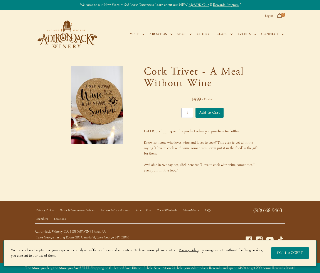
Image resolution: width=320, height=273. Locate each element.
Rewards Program (226, 5)
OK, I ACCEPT (290, 253)
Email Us (100, 232)
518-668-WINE (81, 232)
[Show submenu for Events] (255, 34)
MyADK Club (199, 5)
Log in (269, 16)
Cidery (203, 34)
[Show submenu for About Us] (171, 34)
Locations (60, 219)
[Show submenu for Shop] (190, 34)
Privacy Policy (45, 210)
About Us (158, 34)
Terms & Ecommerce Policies (77, 210)
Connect (269, 34)
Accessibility (143, 210)
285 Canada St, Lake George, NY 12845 (102, 237)
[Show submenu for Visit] (143, 34)
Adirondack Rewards (206, 268)
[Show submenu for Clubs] (231, 34)
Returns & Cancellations (115, 210)
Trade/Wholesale (167, 210)
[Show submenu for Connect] (282, 34)
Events (244, 34)
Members (42, 219)
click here (187, 165)
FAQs (208, 210)
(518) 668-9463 (267, 210)
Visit (134, 34)
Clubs (222, 34)
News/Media (191, 210)
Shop (181, 34)
